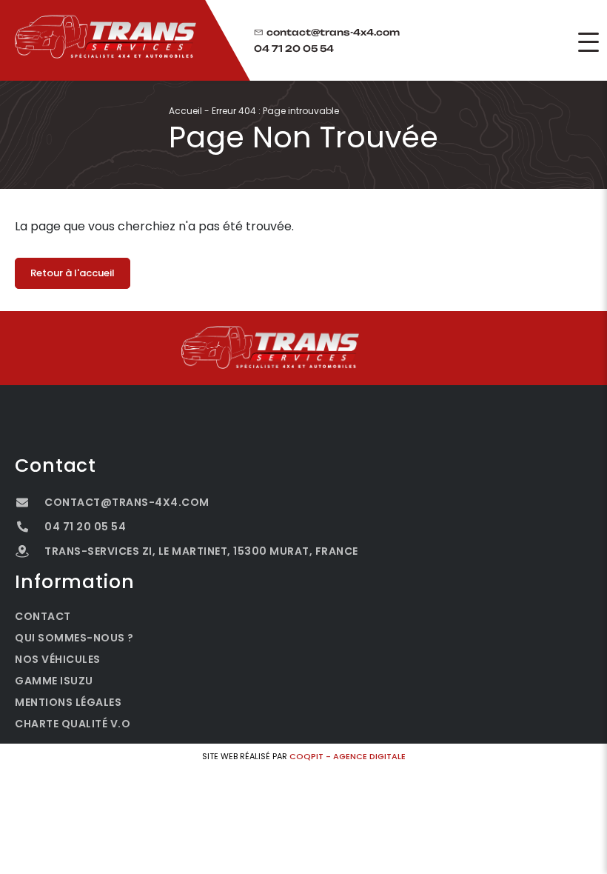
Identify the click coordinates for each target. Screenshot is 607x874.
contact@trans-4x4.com (333, 32)
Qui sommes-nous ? (74, 637)
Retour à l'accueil (72, 273)
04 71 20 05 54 (294, 48)
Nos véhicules (58, 659)
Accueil (185, 110)
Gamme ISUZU (54, 680)
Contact (43, 616)
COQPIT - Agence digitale (347, 756)
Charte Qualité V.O (72, 723)
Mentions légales (68, 702)
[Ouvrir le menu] (588, 42)
